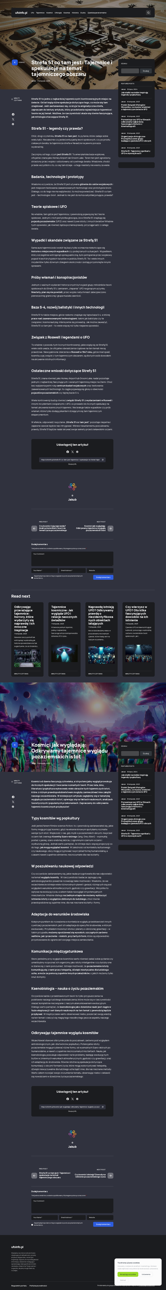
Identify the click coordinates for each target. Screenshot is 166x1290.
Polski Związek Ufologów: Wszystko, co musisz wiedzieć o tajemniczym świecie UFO (135, 107)
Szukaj (124, 64)
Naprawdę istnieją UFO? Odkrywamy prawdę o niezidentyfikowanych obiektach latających (101, 615)
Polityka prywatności (38, 1286)
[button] (148, 12)
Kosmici (21, 745)
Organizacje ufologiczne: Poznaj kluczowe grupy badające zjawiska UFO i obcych (136, 138)
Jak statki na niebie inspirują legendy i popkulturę (134, 93)
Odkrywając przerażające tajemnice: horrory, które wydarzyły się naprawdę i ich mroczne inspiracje (24, 618)
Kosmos (21, 62)
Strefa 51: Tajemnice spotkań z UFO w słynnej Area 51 (135, 152)
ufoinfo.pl (21, 13)
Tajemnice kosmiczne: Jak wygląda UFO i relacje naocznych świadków (64, 613)
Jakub (72, 499)
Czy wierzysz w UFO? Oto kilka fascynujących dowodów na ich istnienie (136, 613)
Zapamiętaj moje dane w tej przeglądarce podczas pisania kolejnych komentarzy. (58, 577)
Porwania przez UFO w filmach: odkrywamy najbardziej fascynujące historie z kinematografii (136, 123)
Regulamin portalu (19, 1286)
